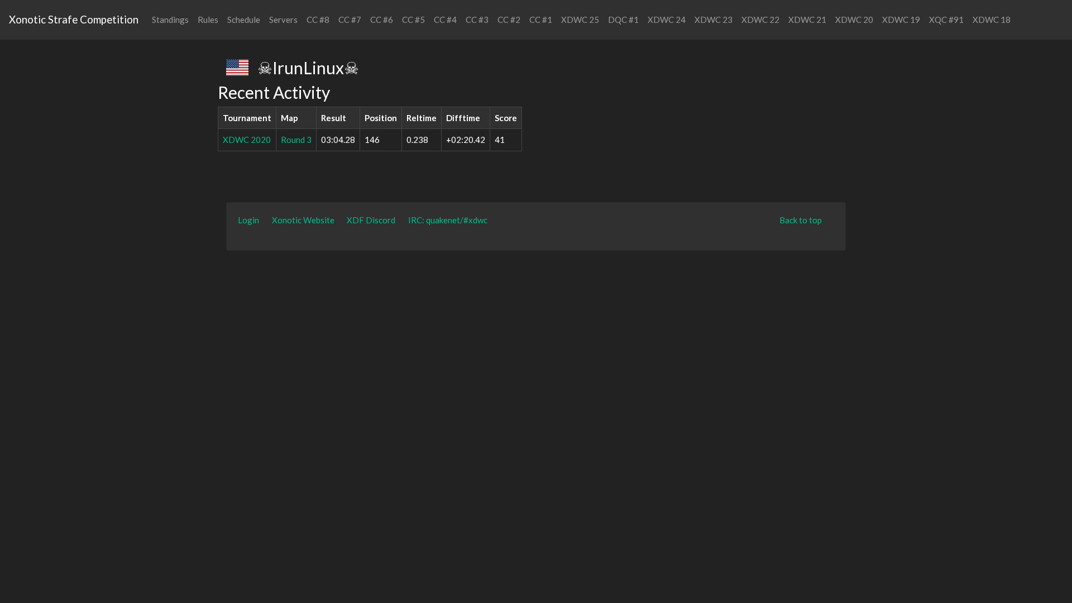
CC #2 (508, 20)
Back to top (800, 220)
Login (248, 220)
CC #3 (477, 20)
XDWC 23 (714, 20)
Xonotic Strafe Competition (73, 19)
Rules (208, 20)
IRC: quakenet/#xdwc (447, 220)
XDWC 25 (580, 20)
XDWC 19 (901, 20)
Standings (170, 20)
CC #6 (381, 20)
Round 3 (296, 140)
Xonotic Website (303, 220)
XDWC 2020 (247, 140)
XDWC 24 (667, 20)
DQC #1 (623, 20)
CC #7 (349, 20)
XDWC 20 (854, 20)
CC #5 (413, 20)
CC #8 (318, 20)
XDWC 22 (760, 20)
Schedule (243, 20)
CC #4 (445, 20)
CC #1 (540, 20)
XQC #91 (946, 20)
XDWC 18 (992, 20)
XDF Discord (371, 220)
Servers (283, 20)
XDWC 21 (807, 20)
